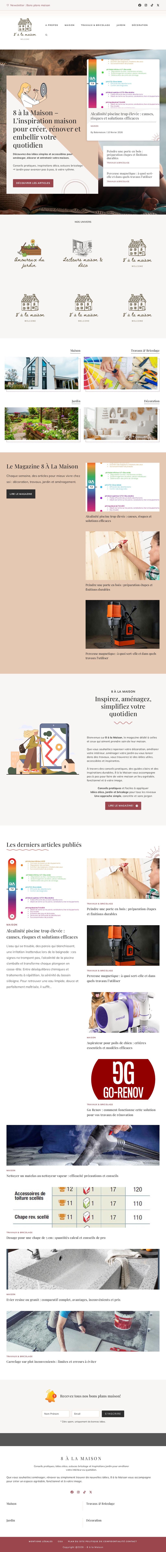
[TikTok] (152, 5)
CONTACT (131, 1541)
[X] (158, 5)
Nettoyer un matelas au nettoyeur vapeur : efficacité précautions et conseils (62, 1176)
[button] (46, 35)
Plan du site (76, 1541)
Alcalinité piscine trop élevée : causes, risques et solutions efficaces (122, 116)
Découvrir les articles (33, 183)
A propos (51, 25)
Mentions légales (41, 1541)
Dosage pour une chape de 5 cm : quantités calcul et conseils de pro (56, 1237)
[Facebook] (139, 5)
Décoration (140, 25)
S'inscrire (113, 1413)
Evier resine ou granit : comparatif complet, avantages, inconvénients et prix (63, 1299)
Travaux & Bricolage (95, 25)
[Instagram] (145, 5)
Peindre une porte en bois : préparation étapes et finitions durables (127, 154)
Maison (70, 25)
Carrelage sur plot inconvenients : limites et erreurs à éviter (51, 1361)
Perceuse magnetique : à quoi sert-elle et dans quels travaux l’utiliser (130, 175)
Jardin (121, 25)
